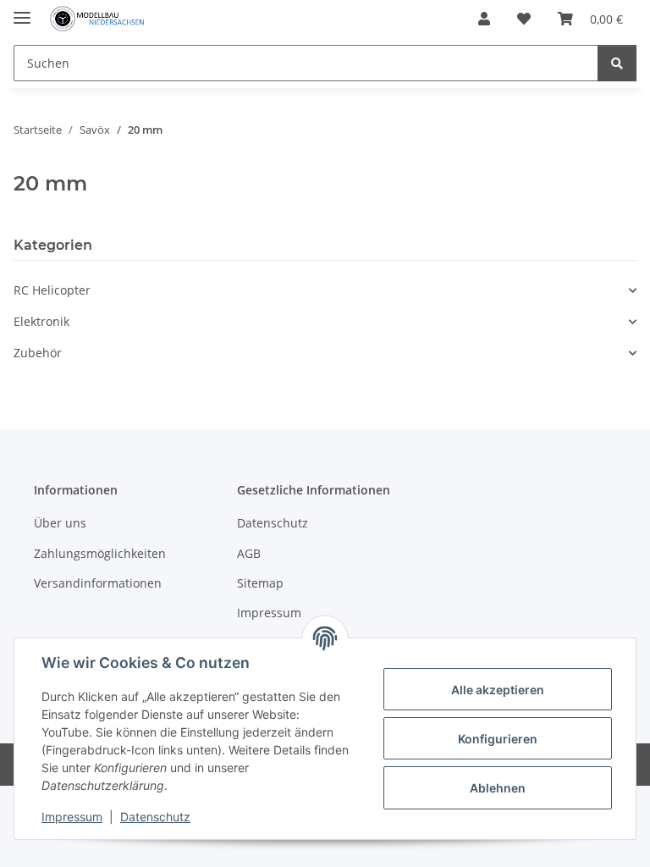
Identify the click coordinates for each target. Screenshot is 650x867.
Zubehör (38, 353)
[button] (484, 19)
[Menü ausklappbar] (22, 10)
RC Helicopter (52, 290)
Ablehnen (498, 788)
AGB (249, 553)
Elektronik (41, 321)
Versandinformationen (98, 583)
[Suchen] (617, 63)
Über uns (60, 523)
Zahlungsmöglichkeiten (100, 553)
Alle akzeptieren (497, 689)
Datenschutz (155, 816)
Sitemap (260, 583)
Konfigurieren (497, 739)
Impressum (71, 816)
